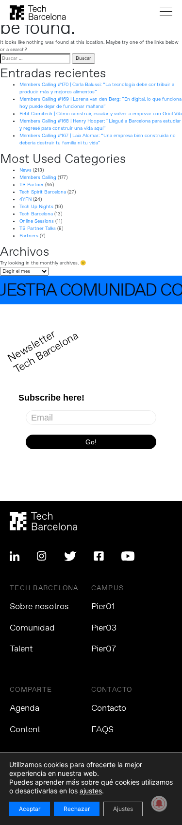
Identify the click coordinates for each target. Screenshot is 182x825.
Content (25, 730)
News (25, 170)
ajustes (91, 791)
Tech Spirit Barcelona (42, 192)
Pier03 (103, 628)
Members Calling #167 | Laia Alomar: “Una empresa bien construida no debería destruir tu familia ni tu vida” (97, 139)
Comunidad (32, 628)
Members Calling (37, 177)
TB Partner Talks (37, 228)
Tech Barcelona (36, 214)
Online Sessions (36, 221)
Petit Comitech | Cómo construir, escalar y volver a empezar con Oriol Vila (100, 113)
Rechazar (77, 808)
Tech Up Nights (36, 206)
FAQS (102, 730)
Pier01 (103, 607)
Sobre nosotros (39, 607)
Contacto (108, 708)
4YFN (25, 199)
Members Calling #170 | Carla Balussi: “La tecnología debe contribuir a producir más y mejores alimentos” (96, 88)
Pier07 (103, 649)
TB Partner (31, 184)
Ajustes (123, 808)
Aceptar (29, 808)
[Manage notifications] (159, 803)
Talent (21, 649)
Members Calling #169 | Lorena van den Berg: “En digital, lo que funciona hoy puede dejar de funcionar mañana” (100, 103)
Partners (28, 235)
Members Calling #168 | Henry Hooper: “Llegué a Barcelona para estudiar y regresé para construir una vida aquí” (100, 125)
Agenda (24, 708)
